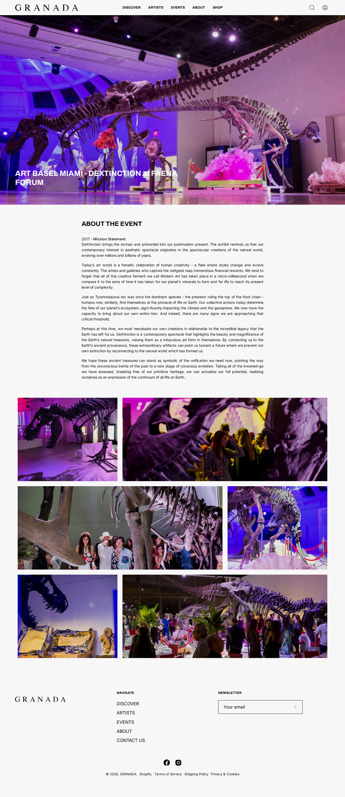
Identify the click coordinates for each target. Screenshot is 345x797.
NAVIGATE (125, 693)
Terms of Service (168, 774)
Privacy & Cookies (225, 774)
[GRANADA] (46, 7)
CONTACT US (131, 740)
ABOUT (124, 731)
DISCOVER (128, 703)
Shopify (145, 774)
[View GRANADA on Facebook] (166, 762)
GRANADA (128, 774)
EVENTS (125, 721)
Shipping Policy (196, 774)
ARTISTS (126, 712)
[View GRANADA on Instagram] (178, 762)
